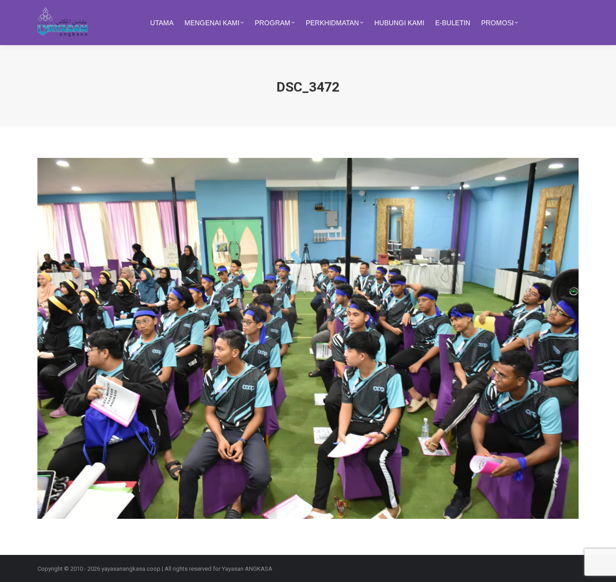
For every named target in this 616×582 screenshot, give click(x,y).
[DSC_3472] (308, 338)
